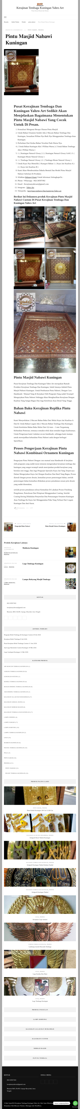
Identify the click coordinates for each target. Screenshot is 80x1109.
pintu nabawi (32, 30)
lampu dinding (9, 717)
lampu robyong (9, 582)
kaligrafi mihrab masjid (13, 707)
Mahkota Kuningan (11, 552)
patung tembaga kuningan (14, 748)
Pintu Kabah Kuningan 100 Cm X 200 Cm (40, 810)
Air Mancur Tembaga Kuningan (16, 666)
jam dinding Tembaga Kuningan (16, 692)
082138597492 (11, 603)
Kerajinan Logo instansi (40, 919)
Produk (41, 30)
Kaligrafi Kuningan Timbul (40, 892)
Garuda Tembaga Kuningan (14, 671)
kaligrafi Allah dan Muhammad (16, 697)
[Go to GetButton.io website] (75, 1107)
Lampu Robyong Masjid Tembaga (36, 579)
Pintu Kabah (8, 758)
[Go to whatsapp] (75, 1103)
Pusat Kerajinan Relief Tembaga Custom (16, 643)
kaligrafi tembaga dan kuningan (17, 712)
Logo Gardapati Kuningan (12, 652)
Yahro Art (30, 187)
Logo (6, 567)
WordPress (38, 1106)
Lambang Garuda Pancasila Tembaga (40, 947)
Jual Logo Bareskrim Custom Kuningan (16, 648)
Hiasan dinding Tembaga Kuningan (17, 686)
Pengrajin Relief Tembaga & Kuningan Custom (18, 635)
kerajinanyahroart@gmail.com (16, 607)
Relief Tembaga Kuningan (15, 773)
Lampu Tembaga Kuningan (14, 732)
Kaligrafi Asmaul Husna (13, 702)
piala (6, 753)
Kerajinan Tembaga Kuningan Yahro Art (40, 7)
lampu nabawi (9, 722)
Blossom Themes (19, 1106)
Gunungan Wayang (11, 676)
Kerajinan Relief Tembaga (12, 639)
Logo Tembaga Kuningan (33, 564)
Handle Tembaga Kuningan (14, 681)
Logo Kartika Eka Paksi (40, 974)
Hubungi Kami (31, 177)
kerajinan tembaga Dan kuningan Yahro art (44, 191)
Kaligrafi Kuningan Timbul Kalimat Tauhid (40, 865)
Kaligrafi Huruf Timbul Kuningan (40, 838)
